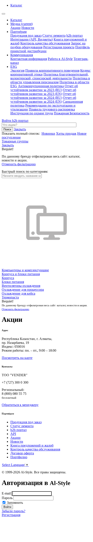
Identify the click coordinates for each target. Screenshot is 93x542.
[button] (8, 145)
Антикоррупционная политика (41, 86)
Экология (17, 70)
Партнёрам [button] (18, 31)
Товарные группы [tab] (15, 141)
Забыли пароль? (13, 511)
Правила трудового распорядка (52, 109)
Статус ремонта (54, 35)
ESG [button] (13, 66)
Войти (7, 120)
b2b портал (74, 35)
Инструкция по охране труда (31, 113)
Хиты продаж (66, 133)
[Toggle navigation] (3, 13)
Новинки (48, 133)
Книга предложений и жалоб (31, 445)
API (13, 434)
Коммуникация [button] (21, 55)
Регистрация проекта (58, 47)
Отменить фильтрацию (19, 164)
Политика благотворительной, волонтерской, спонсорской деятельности (49, 76)
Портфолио (18, 457)
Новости (27, 28)
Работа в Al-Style (60, 59)
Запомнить (14, 502)
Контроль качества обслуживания (45, 43)
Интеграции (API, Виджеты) (31, 39)
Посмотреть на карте (17, 358)
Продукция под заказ (26, 35)
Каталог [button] (16, 5)
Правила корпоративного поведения (52, 70)
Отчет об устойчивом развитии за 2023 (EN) (43, 92)
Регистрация (11, 515)
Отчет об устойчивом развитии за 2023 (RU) (44, 88)
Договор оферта (22, 453)
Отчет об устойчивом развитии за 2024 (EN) (43, 99)
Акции (15, 28)
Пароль (7, 498)
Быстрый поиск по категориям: (25, 171)
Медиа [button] (21, 24)
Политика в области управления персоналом (50, 80)
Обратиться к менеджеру (20, 405)
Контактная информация (28, 59)
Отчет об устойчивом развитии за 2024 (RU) (43, 96)
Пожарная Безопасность (71, 113)
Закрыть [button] (20, 129)
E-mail (6, 493)
